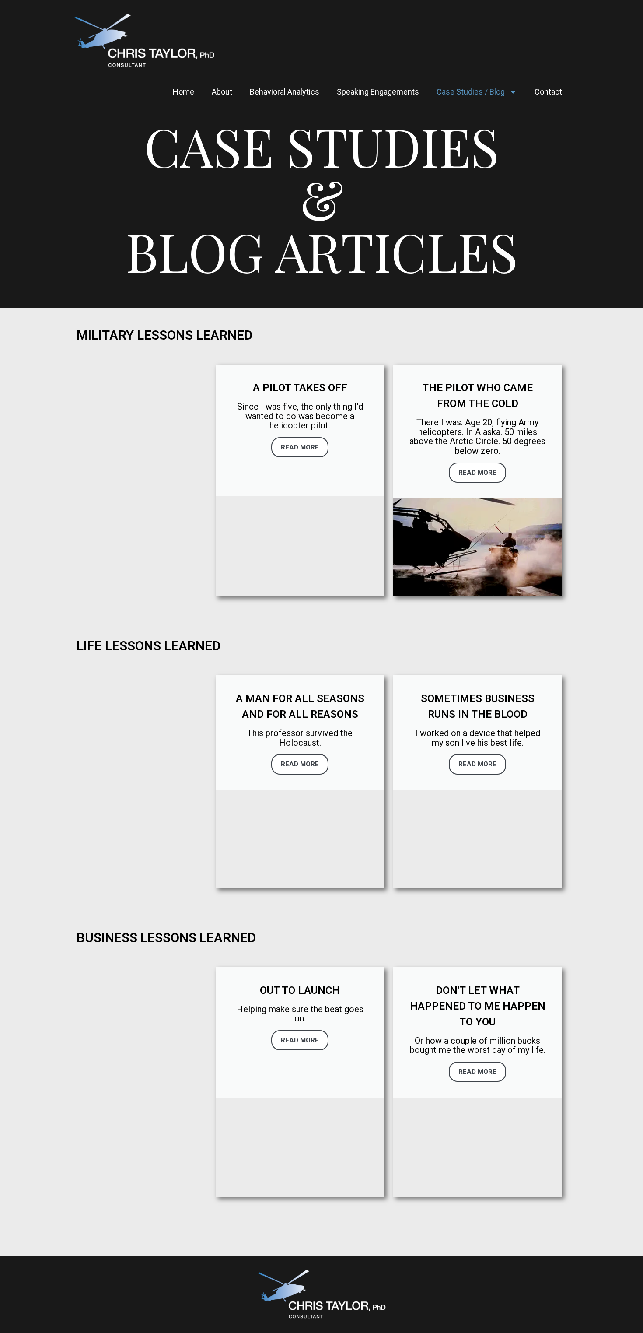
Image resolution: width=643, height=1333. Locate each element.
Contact (548, 91)
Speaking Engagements (378, 91)
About (222, 91)
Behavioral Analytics (284, 91)
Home (183, 91)
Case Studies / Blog (471, 91)
